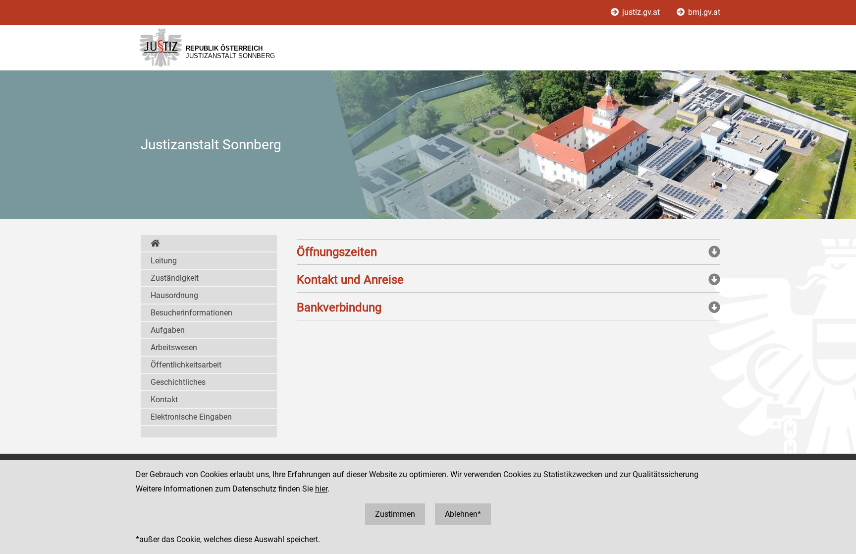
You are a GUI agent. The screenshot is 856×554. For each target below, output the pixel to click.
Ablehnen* (463, 514)
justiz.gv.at (641, 12)
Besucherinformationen (191, 312)
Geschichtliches (178, 382)
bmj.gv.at (703, 12)
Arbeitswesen (174, 347)
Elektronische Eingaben (191, 417)
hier (321, 488)
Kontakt (164, 399)
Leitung (164, 260)
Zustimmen (395, 514)
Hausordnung (174, 295)
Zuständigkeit (175, 278)
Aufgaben (168, 330)
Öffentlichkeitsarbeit (186, 364)
